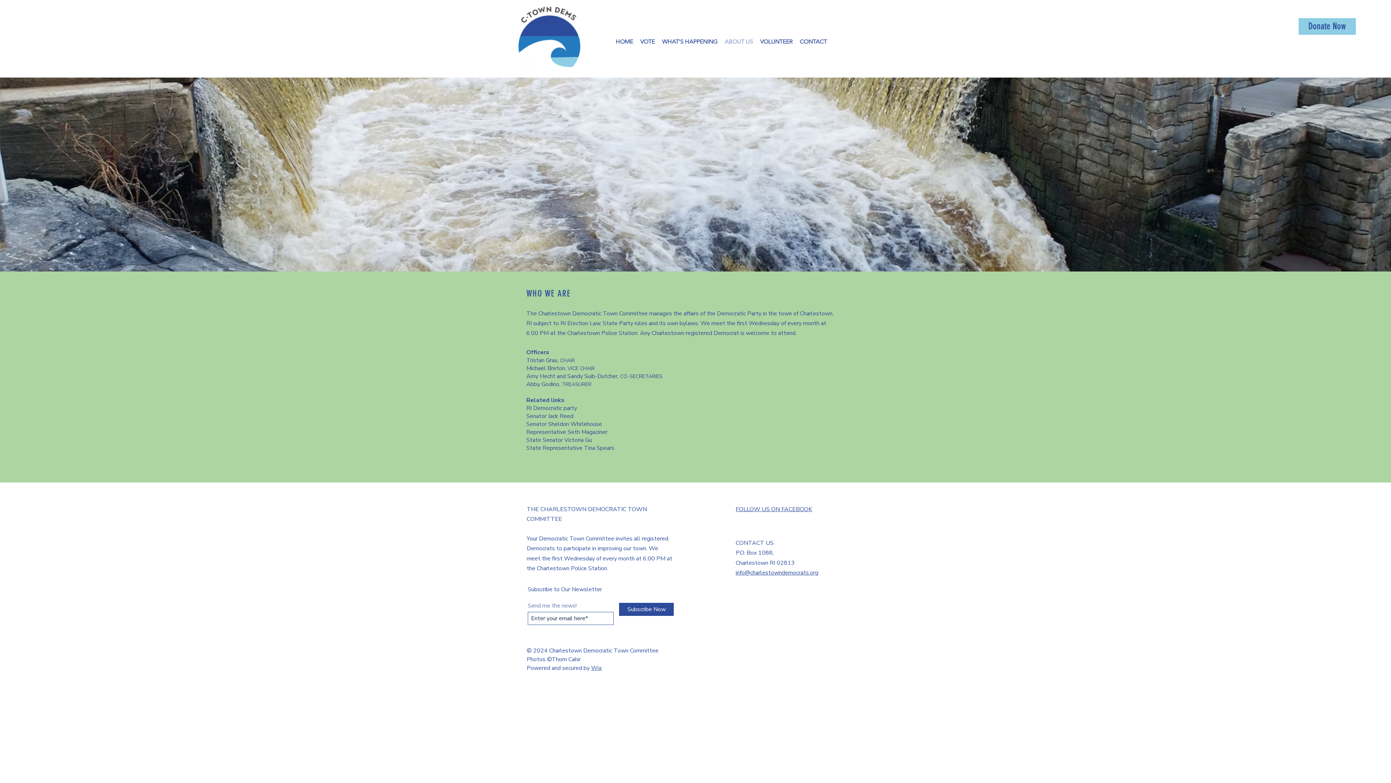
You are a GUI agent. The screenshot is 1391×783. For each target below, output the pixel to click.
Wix (596, 668)
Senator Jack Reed (549, 416)
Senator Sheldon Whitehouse (564, 424)
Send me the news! (552, 606)
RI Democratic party (551, 408)
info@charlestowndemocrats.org (777, 573)
